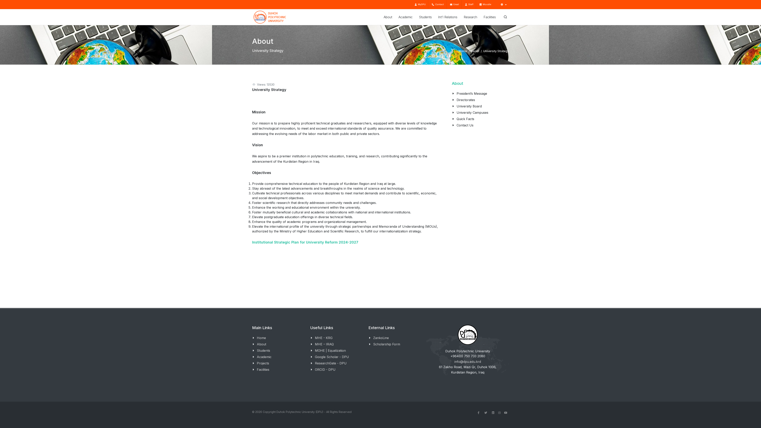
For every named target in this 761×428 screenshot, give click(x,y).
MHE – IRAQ (324, 344)
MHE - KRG (324, 338)
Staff (470, 4)
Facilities (263, 370)
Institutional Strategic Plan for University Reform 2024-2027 (305, 242)
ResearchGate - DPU (331, 363)
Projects (263, 363)
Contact (439, 4)
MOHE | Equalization (330, 351)
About (475, 51)
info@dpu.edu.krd (467, 362)
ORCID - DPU (325, 370)
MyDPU (421, 4)
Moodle (486, 4)
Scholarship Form (386, 344)
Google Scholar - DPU (332, 357)
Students (263, 351)
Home (463, 51)
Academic (264, 357)
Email (455, 4)
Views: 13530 (265, 84)
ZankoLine (381, 338)
